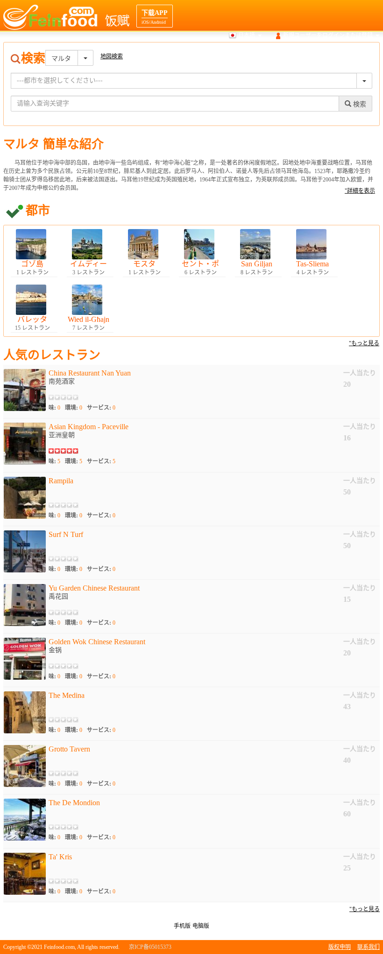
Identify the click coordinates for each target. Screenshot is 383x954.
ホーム (160, 53)
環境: (73, 407)
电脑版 (200, 926)
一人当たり (359, 372)
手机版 (182, 926)
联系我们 (368, 947)
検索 (185, 53)
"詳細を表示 (360, 191)
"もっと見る (364, 343)
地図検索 (213, 53)
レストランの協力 (357, 53)
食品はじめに (252, 53)
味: (54, 407)
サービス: (101, 407)
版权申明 (339, 947)
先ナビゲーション (301, 53)
